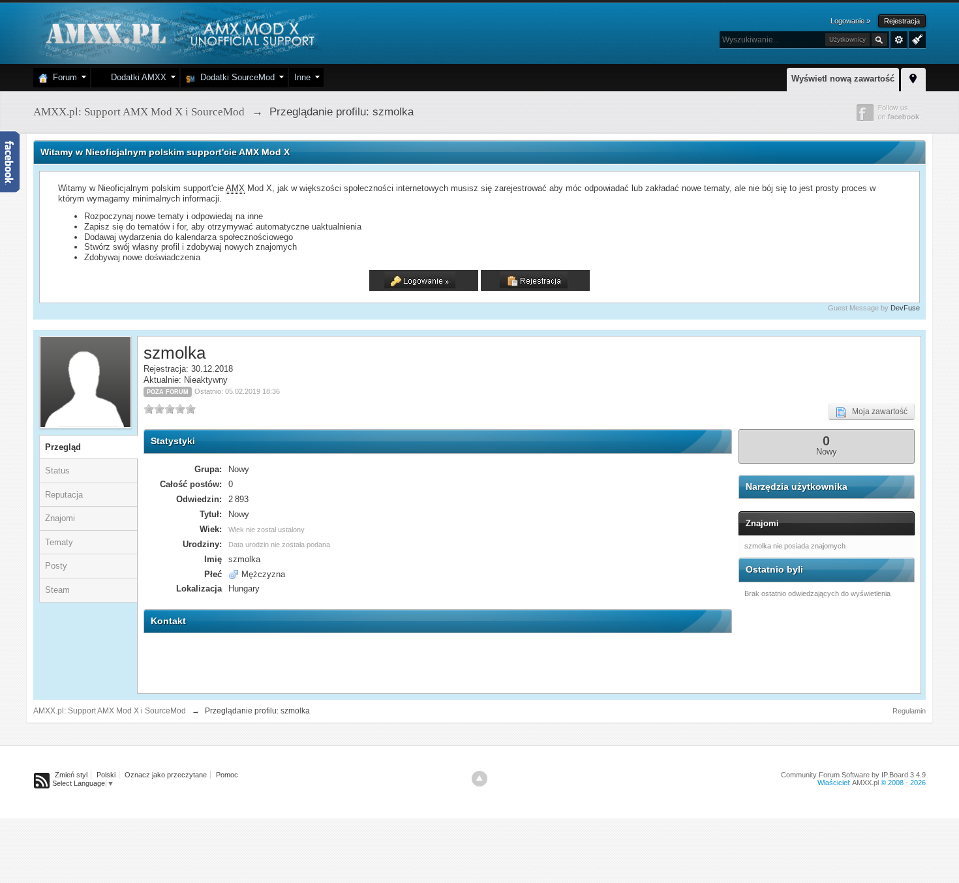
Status (57, 470)
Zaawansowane (898, 39)
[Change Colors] (915, 38)
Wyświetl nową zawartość (842, 78)
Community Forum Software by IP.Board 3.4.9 (853, 775)
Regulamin (909, 711)
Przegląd (63, 447)
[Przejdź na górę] (479, 778)
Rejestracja (902, 21)
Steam (57, 590)
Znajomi (60, 518)
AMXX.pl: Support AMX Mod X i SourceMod (109, 710)
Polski (106, 775)
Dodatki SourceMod (235, 77)
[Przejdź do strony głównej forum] (178, 32)
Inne (302, 77)
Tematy (59, 542)
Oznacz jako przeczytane (166, 775)
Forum (62, 77)
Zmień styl (71, 775)
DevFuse (905, 308)
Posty (56, 566)
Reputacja (64, 495)
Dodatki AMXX (136, 77)
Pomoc (227, 775)
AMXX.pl (865, 782)
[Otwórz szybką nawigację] (913, 77)
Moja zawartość (876, 411)
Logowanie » (850, 21)
